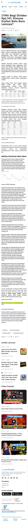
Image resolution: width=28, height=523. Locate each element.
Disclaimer (23, 519)
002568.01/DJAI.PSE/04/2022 (9, 512)
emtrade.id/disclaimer (7, 309)
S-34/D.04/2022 (19, 503)
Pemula (15, 6)
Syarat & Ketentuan (5, 519)
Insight (10, 6)
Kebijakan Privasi (15, 519)
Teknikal (21, 6)
